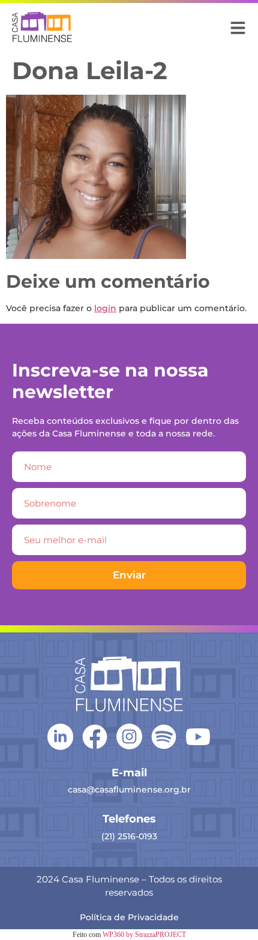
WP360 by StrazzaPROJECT (144, 934)
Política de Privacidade (129, 917)
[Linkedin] (60, 736)
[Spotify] (163, 736)
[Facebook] (94, 736)
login (105, 308)
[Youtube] (198, 736)
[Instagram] (129, 736)
